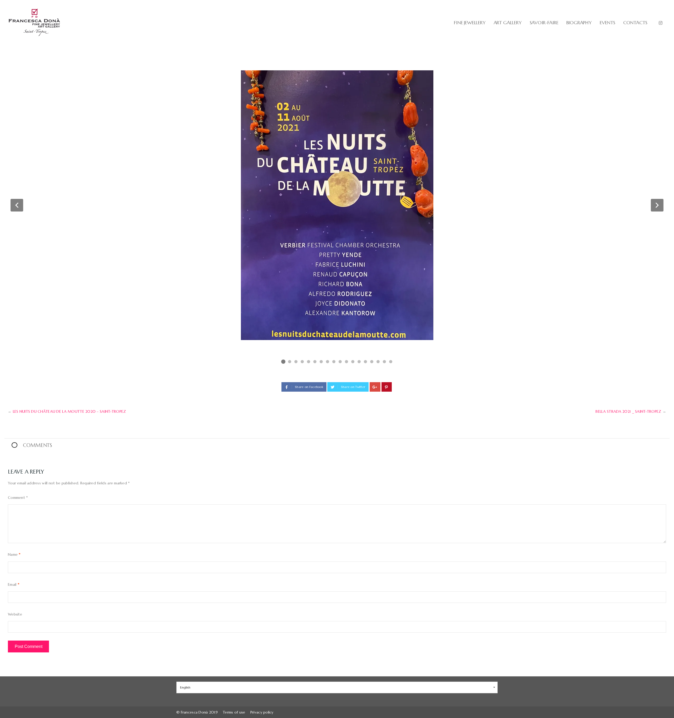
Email (13, 584)
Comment (18, 497)
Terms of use (234, 712)
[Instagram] (660, 22)
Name (14, 554)
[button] (17, 205)
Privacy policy (262, 712)
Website (15, 614)
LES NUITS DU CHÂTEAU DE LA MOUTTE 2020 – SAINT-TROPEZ (69, 411)
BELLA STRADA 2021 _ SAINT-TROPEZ (628, 411)
